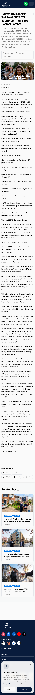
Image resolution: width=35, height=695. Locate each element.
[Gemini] (14, 643)
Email (18, 477)
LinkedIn (8, 477)
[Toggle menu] (31, 4)
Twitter (8, 473)
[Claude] (8, 643)
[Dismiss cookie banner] (30, 664)
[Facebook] (8, 634)
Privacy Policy (7, 684)
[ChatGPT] (3, 643)
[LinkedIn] (14, 634)
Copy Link (29, 477)
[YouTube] (19, 634)
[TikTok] (24, 634)
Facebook (19, 473)
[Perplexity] (19, 643)
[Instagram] (3, 634)
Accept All (24, 689)
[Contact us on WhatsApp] (26, 4)
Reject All (9, 689)
